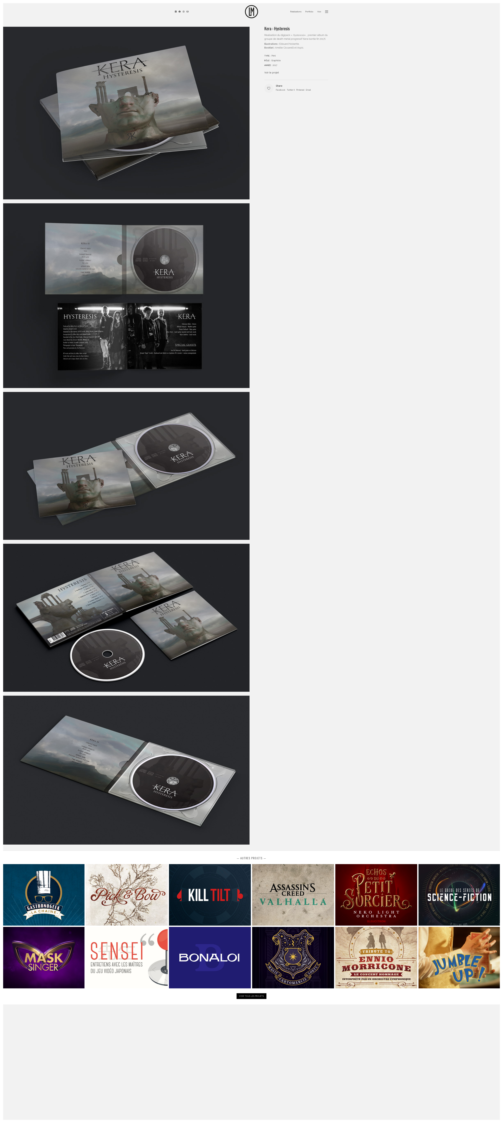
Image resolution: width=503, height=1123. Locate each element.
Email (308, 90)
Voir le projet (271, 72)
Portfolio (309, 11)
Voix (319, 11)
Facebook (280, 90)
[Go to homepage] (251, 11)
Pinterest (300, 90)
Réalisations (295, 11)
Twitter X (291, 90)
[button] (326, 12)
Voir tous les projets (251, 996)
